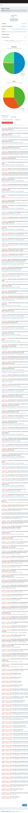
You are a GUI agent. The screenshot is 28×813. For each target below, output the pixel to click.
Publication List (5, 117)
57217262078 (23, 23)
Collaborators (17, 119)
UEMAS (9, 811)
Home (4, 10)
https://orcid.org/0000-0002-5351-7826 (18, 29)
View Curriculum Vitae (14, 21)
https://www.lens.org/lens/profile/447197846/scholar (15, 31)
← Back (24, 805)
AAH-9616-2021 (23, 26)
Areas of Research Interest (7, 119)
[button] (1, 5)
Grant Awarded (13, 117)
